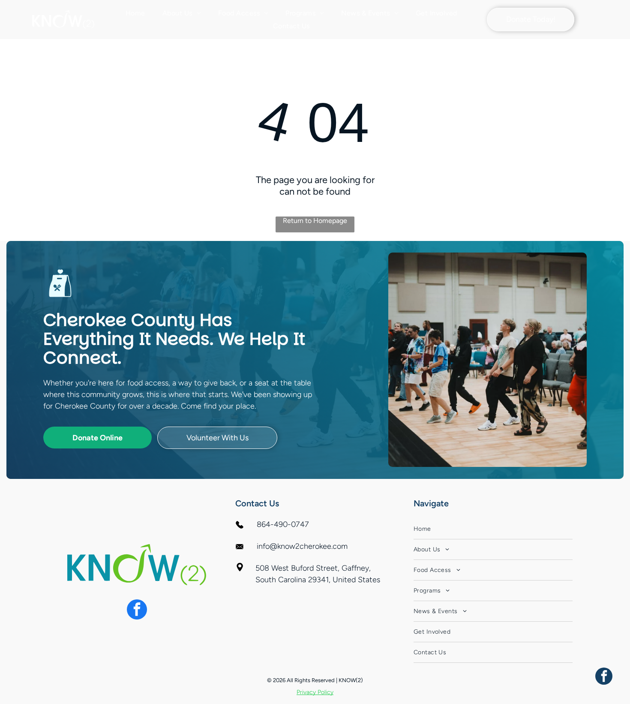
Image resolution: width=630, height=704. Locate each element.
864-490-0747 (283, 524)
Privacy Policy (315, 692)
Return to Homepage (315, 221)
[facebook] (137, 610)
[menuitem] (135, 13)
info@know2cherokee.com (302, 546)
